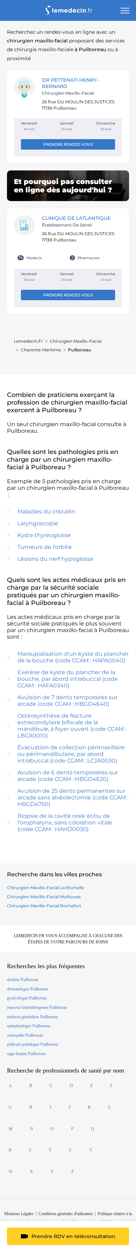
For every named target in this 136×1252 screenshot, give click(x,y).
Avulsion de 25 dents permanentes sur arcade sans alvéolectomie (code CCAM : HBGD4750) (72, 797)
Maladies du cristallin (46, 511)
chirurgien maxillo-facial (75, 341)
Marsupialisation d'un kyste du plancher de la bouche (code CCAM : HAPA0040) (73, 657)
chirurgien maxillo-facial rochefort (44, 905)
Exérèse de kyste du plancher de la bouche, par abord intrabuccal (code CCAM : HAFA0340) (67, 679)
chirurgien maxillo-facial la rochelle (45, 887)
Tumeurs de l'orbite (44, 547)
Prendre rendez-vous (68, 144)
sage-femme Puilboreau (26, 1053)
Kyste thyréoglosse (44, 535)
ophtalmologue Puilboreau (28, 1025)
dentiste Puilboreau (22, 979)
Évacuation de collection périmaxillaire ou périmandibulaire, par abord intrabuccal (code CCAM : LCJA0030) (71, 754)
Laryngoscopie (37, 523)
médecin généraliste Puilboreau (32, 1016)
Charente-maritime (41, 349)
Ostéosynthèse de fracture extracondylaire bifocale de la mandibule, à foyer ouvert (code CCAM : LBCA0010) (71, 725)
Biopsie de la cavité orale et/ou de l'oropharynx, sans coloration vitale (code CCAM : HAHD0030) (64, 822)
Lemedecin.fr (28, 341)
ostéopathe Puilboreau (25, 1035)
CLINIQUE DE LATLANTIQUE (76, 218)
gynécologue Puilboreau (27, 998)
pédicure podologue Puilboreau (32, 1044)
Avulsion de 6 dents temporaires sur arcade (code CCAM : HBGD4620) (67, 775)
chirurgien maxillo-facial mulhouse (44, 896)
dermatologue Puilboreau (27, 989)
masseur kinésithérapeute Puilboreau (37, 1007)
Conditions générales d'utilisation (65, 1213)
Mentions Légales (18, 1213)
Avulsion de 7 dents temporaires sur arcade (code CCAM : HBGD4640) (67, 700)
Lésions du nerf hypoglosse (55, 559)
